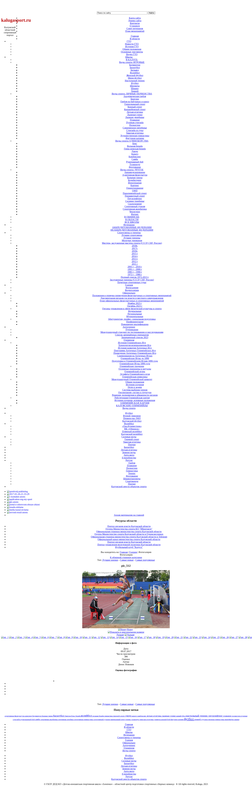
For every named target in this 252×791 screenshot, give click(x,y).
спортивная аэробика (66, 719)
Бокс (134, 143)
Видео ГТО (132, 54)
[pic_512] (126, 627)
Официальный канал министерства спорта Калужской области (129, 539)
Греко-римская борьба (135, 148)
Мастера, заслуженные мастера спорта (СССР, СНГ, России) (132, 243)
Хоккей (135, 91)
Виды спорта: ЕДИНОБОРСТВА (131, 141)
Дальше (120, 634)
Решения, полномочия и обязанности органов (135, 395)
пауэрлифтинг (216, 716)
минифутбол (181, 716)
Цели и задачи (135, 387)
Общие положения (132, 49)
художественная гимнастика (213, 719)
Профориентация (134, 321)
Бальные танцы (134, 177)
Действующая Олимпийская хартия (132, 397)
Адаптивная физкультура (134, 175)
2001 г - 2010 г (135, 266)
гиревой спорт (119, 716)
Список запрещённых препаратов (132, 335)
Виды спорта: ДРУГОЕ (132, 169)
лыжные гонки (169, 716)
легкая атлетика (154, 716)
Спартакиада (131, 481)
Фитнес (135, 214)
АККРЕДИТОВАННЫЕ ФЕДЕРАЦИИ (132, 227)
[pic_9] (69, 637)
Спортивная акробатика (135, 209)
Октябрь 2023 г (134, 306)
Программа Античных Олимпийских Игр (135, 350)
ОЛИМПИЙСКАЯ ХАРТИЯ (134, 403)
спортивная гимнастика (83, 719)
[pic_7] (53, 637)
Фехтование (135, 167)
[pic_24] (206, 637)
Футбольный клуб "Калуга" (129, 547)
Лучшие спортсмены (131, 235)
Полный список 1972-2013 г (135, 277)
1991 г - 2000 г (135, 269)
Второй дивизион (132, 415)
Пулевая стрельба (135, 122)
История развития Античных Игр (135, 348)
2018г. (135, 245)
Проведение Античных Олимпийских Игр (134, 353)
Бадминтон (134, 65)
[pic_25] (215, 637)
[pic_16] (132, 637)
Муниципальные (134, 316)
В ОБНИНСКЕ (131, 217)
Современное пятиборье (135, 128)
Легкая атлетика (135, 112)
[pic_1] (5, 637)
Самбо (135, 159)
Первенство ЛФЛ (132, 418)
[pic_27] (233, 637)
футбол (189, 719)
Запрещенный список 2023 (134, 337)
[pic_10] (77, 637)
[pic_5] (37, 637)
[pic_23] (197, 637)
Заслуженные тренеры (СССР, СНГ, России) (132, 280)
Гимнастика (132, 471)
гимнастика (108, 716)
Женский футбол (134, 75)
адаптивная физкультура (15, 716)
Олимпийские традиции (132, 366)
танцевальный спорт (117, 719)
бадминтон (37, 716)
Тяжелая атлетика (135, 133)
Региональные (135, 314)
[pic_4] (29, 637)
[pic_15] (123, 637)
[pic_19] (160, 637)
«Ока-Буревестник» (132, 426)
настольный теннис (197, 715)
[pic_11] (87, 637)
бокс (73, 716)
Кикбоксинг (135, 156)
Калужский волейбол (131, 434)
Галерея (133, 552)
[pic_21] (178, 637)
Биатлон (135, 99)
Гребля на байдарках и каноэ (134, 101)
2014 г (135, 256)
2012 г (135, 261)
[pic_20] (169, 637)
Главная (124, 552)
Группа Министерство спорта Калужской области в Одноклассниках (128, 534)
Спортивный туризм (135, 206)
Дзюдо (135, 151)
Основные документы (132, 52)
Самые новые (127, 560)
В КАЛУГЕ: (132, 59)
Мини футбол (135, 78)
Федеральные (134, 311)
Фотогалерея (132, 287)
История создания (135, 384)
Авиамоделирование (134, 172)
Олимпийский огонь (134, 371)
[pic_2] (13, 637)
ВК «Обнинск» (131, 429)
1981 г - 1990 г (135, 272)
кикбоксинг (142, 716)
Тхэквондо (135, 164)
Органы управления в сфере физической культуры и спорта (132, 308)
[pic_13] (105, 637)
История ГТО (132, 46)
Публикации (132, 329)
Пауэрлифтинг (134, 198)
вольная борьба (98, 716)
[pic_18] (151, 637)
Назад (130, 629)
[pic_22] (187, 637)
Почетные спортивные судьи (131, 282)
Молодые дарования (132, 240)
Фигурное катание (135, 138)
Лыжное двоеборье (134, 117)
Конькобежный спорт (135, 109)
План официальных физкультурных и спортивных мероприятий (132, 300)
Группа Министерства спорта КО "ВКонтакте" (129, 529)
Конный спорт (135, 107)
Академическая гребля (135, 96)
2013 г (135, 259)
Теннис (131, 473)
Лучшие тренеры (131, 238)
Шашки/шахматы (131, 478)
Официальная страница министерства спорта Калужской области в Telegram (129, 536)
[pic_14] (114, 637)
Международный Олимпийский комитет (132, 379)
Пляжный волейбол (132, 431)
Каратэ (134, 154)
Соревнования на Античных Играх (134, 356)
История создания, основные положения (134, 400)
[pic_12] (96, 637)
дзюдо (128, 715)
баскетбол (59, 715)
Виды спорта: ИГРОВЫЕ (132, 62)
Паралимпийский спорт (135, 193)
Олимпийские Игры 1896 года (135, 363)
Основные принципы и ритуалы (135, 369)
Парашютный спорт (135, 196)
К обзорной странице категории (126, 557)
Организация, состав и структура (134, 392)
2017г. (135, 248)
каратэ (135, 716)
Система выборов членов (134, 390)
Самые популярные (145, 560)
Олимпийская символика (134, 376)
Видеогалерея (132, 290)
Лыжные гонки (134, 114)
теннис (128, 719)
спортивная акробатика (49, 719)
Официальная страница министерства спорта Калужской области (129, 531)
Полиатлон (134, 125)
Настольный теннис (135, 80)
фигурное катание (177, 719)
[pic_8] (61, 637)
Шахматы (135, 86)
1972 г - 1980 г (135, 274)
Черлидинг (134, 211)
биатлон (68, 716)
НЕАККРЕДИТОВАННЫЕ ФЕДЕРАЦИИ (132, 230)
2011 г (135, 264)
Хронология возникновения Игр (134, 345)
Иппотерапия (134, 183)
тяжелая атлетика (146, 719)
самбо (38, 719)
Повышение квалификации (134, 324)
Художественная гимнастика (134, 135)
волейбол (87, 715)
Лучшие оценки (110, 560)
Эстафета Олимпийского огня (135, 374)
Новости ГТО (132, 44)
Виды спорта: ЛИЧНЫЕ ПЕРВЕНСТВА (132, 93)
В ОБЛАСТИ (132, 219)
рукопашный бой (28, 719)
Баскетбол (135, 67)
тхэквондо (135, 719)
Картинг (135, 185)
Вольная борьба (135, 146)
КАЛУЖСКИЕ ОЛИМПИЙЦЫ (132, 405)
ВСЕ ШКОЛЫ (132, 222)
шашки (236, 719)
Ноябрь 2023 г (135, 303)
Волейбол (135, 72)
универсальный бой (162, 719)
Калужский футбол (131, 421)
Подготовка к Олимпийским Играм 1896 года (135, 361)
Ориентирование (134, 188)
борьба (78, 716)
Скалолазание (135, 204)
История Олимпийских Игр (132, 342)
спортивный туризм (101, 719)
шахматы (229, 719)
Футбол (135, 83)
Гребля (131, 463)
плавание (227, 716)
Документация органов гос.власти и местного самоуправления (131, 298)
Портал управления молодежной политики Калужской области (129, 544)
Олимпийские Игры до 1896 (135, 358)
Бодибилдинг (134, 180)
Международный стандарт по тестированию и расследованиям (131, 332)
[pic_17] (142, 637)
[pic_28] (243, 637)
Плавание (135, 120)
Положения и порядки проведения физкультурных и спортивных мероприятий (131, 295)
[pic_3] (21, 637)
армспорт (28, 716)
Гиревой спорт (132, 439)
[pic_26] (224, 637)
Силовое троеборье (134, 201)
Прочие (132, 444)
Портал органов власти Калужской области (129, 526)
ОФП (135, 190)
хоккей (197, 719)
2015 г (135, 253)
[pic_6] (45, 637)
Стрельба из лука (134, 130)
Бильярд (135, 70)
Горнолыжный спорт (134, 104)
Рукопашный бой (134, 162)
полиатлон (236, 716)
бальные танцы (47, 716)
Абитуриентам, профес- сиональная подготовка (132, 319)
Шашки (135, 88)
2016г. (135, 251)
